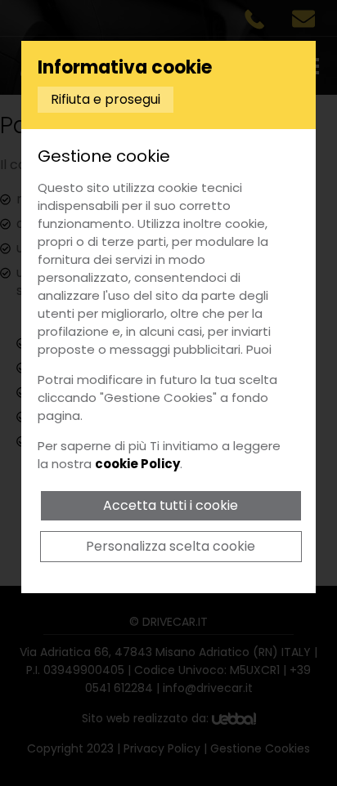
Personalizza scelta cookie (170, 546)
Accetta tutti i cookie (170, 505)
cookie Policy (137, 463)
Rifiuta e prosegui (105, 99)
